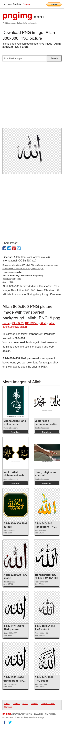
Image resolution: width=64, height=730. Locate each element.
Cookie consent (48, 703)
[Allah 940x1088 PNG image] (47, 658)
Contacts (8, 706)
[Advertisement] (32, 96)
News (25, 703)
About (7, 703)
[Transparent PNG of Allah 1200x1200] (47, 556)
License (16, 703)
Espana (26, 4)
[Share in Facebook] (4, 248)
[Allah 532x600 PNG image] (15, 556)
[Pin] (14, 248)
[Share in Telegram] (9, 248)
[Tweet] (19, 248)
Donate (34, 703)
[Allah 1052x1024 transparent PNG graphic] (15, 658)
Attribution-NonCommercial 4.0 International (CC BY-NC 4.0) (26, 258)
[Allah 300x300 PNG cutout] (15, 504)
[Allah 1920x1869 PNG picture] (15, 607)
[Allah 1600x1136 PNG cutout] (47, 607)
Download (15, 431)
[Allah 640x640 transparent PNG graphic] (47, 504)
